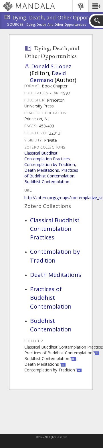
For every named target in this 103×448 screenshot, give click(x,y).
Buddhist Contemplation (46, 181)
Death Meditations (41, 170)
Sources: (16, 25)
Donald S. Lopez (51, 66)
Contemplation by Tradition (49, 164)
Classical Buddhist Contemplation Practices (47, 155)
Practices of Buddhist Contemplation (51, 173)
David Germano (48, 76)
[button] (95, 6)
